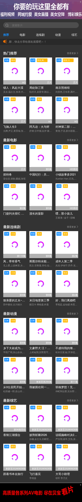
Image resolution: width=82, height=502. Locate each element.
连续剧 (40, 35)
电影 (22, 35)
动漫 (58, 35)
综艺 (74, 35)
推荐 (6, 35)
